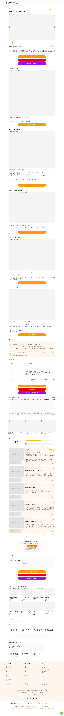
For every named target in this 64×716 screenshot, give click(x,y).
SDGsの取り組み (46, 706)
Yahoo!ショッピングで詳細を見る (31, 63)
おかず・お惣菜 (8, 670)
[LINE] (27, 698)
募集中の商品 (44, 671)
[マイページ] (57, 3)
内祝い (25, 680)
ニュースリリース (40, 706)
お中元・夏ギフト (44, 681)
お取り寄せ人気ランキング (45, 663)
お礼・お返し (26, 671)
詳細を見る (52, 463)
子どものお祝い (26, 675)
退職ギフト (25, 683)
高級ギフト (25, 676)
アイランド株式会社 (21, 706)
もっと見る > (53, 397)
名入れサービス (26, 679)
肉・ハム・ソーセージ (9, 667)
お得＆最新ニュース (45, 667)
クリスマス (43, 683)
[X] (33, 698)
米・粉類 (7, 676)
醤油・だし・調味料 (9, 672)
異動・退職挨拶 (26, 684)
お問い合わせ (36, 694)
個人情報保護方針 (27, 706)
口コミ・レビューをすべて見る (49, 534)
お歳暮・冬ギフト (44, 684)
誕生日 (25, 674)
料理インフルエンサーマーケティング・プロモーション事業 (39, 708)
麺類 (6, 675)
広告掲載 (35, 706)
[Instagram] (30, 698)
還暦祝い (25, 672)
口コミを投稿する (32, 546)
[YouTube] (36, 698)
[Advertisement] (32, 636)
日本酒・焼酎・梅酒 (9, 684)
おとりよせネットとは (24, 692)
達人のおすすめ (44, 664)
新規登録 (57, 0)
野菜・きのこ (8, 680)
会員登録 (43, 672)
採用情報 (32, 706)
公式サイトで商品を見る (31, 56)
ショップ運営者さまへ (32, 692)
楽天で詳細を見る (31, 389)
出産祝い (25, 670)
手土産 (25, 666)
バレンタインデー (44, 676)
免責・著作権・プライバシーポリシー (26, 694)
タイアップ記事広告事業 (52, 708)
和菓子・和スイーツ (9, 666)
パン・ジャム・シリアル (9, 674)
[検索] (54, 3)
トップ (7, 5)
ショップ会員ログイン (40, 692)
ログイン (53, 0)
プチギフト (25, 667)
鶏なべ (11, 5)
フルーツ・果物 (8, 679)
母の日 (43, 679)
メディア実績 (41, 694)
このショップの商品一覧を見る (23, 563)
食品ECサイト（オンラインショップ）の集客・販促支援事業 (20, 708)
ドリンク (7, 683)
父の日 (43, 680)
